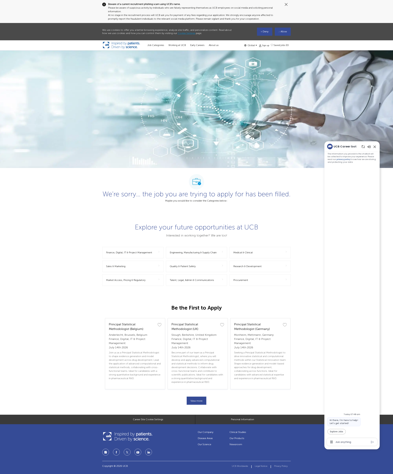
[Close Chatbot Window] (375, 147)
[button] (250, 45)
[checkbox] (159, 325)
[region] (352, 294)
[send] (372, 442)
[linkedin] (137, 452)
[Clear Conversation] (363, 147)
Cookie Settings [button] (186, 33)
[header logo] (121, 45)
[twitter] (127, 452)
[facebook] (116, 452)
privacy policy (343, 159)
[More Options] (331, 442)
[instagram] (105, 452)
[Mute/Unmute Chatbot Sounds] (369, 146)
